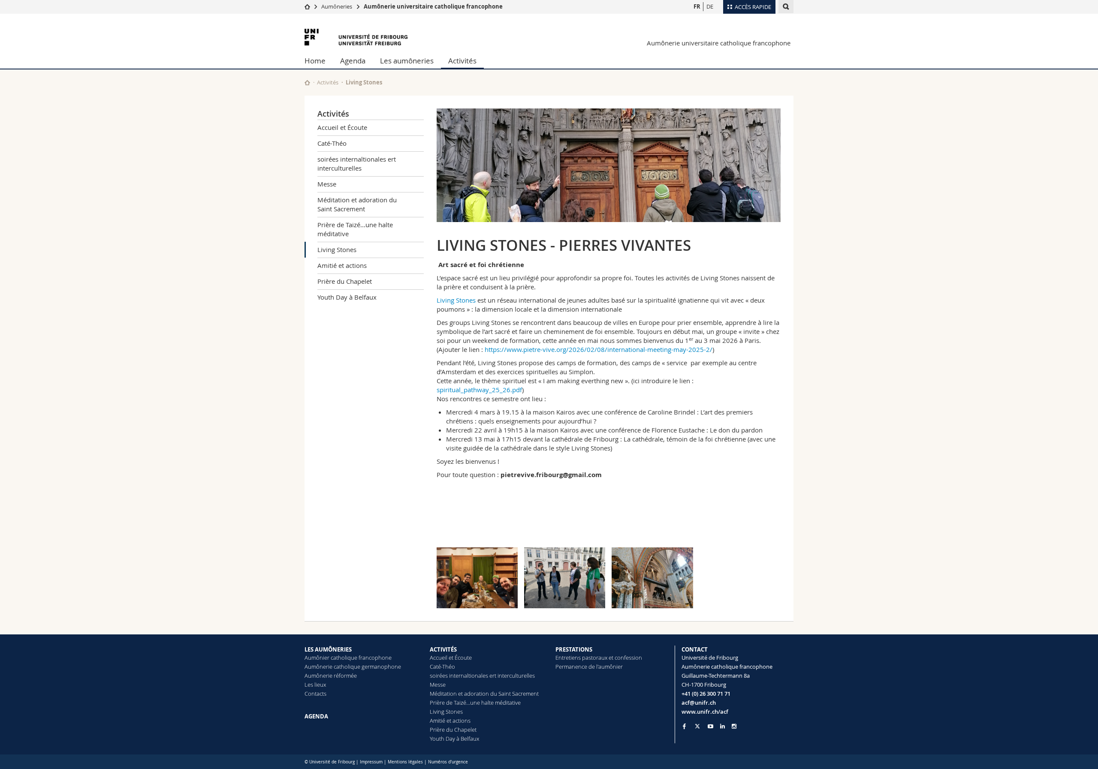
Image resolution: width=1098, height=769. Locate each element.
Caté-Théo (332, 143)
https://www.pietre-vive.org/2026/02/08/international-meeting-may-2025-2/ (598, 349)
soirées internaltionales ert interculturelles (356, 163)
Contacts (315, 693)
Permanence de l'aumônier (589, 666)
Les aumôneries (407, 61)
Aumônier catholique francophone (348, 657)
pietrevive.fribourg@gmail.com (551, 474)
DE (709, 6)
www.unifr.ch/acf (705, 711)
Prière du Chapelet (344, 281)
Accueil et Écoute (342, 127)
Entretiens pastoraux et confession (598, 657)
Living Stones (336, 249)
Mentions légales (405, 762)
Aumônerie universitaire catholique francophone (433, 6)
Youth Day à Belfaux (347, 297)
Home (315, 61)
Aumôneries (336, 6)
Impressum (371, 762)
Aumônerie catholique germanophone (353, 666)
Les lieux (315, 684)
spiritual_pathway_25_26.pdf (479, 389)
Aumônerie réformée (331, 675)
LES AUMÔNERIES (328, 649)
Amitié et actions (342, 265)
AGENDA (316, 716)
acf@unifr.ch (699, 702)
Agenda (352, 61)
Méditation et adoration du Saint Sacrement (357, 204)
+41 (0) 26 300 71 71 (706, 693)
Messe (326, 184)
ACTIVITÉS (443, 649)
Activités (462, 61)
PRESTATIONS (573, 649)
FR (697, 6)
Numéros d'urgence (448, 762)
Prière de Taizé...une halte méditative (355, 229)
